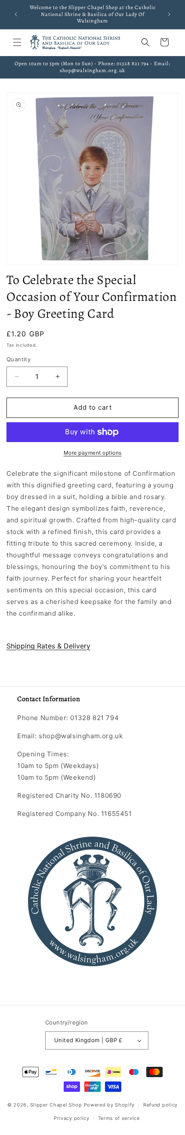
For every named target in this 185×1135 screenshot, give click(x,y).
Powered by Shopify (109, 1105)
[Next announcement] (169, 14)
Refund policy (160, 1105)
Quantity (18, 359)
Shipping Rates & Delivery (48, 646)
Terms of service (119, 1118)
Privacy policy (71, 1118)
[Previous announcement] (15, 14)
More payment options (93, 452)
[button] (17, 42)
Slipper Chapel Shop (56, 1105)
